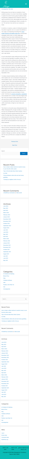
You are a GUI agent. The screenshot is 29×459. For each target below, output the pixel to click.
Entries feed (4, 435)
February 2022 (6, 240)
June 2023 (5, 206)
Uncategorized (4, 9)
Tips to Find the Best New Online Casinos (12, 171)
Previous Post (14, 141)
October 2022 (6, 223)
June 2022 (5, 232)
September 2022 (7, 225)
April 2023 (5, 210)
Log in (2, 433)
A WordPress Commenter (9, 192)
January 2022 (6, 243)
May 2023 (5, 208)
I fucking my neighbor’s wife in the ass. (12, 179)
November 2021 (7, 247)
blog (4, 278)
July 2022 (5, 230)
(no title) (5, 173)
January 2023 (6, 216)
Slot (4, 286)
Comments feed (5, 437)
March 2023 (6, 212)
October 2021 (6, 249)
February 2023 (6, 214)
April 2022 (5, 236)
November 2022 (7, 221)
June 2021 (5, 258)
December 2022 (7, 219)
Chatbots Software (7, 280)
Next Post (14, 145)
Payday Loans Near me (8, 284)
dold (4, 282)
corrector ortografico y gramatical (19, 94)
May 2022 (5, 234)
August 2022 (6, 227)
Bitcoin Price (6, 276)
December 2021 (7, 245)
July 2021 (5, 256)
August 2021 (6, 253)
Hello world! (19, 192)
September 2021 (7, 251)
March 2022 (6, 238)
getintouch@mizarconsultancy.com (23, 448)
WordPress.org (4, 439)
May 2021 (5, 260)
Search (3, 151)
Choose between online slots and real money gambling (13, 318)
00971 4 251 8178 (5, 448)
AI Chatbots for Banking (8, 273)
